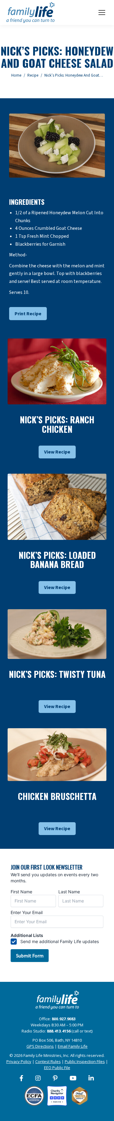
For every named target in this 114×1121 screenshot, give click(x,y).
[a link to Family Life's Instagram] (38, 1078)
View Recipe (57, 452)
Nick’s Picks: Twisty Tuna (57, 674)
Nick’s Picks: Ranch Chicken (57, 424)
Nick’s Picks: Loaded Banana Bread (57, 560)
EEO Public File (57, 1067)
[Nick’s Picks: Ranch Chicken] (57, 371)
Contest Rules (48, 1061)
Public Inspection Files (85, 1061)
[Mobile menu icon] (102, 12)
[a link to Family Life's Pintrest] (55, 1078)
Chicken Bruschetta (57, 796)
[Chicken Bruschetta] (57, 754)
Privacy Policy (18, 1061)
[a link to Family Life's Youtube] (73, 1078)
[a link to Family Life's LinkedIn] (91, 1078)
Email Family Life (73, 1046)
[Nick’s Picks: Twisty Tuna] (57, 634)
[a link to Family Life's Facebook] (21, 1078)
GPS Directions (40, 1046)
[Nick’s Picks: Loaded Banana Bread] (57, 507)
